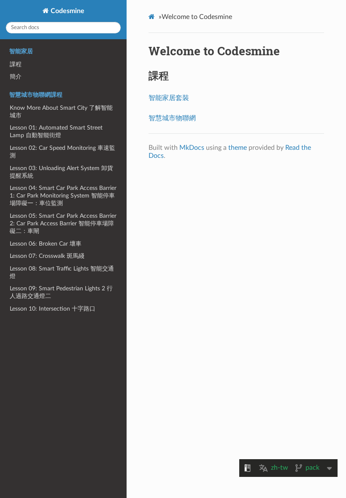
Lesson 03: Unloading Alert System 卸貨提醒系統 (61, 172)
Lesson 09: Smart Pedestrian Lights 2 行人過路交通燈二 (61, 292)
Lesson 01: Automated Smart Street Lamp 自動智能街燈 (56, 131)
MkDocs (191, 147)
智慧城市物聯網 (172, 118)
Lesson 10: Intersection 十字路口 (52, 309)
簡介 (16, 76)
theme (237, 147)
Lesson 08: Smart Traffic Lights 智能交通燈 (62, 272)
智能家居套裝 (169, 98)
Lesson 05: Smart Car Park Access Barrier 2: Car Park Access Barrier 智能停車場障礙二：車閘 (63, 223)
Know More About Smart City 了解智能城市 (61, 112)
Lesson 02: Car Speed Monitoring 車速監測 (62, 152)
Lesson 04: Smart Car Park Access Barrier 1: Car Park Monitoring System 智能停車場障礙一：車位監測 (63, 195)
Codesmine (66, 11)
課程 (16, 64)
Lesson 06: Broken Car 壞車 (45, 244)
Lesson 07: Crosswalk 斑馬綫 (47, 256)
